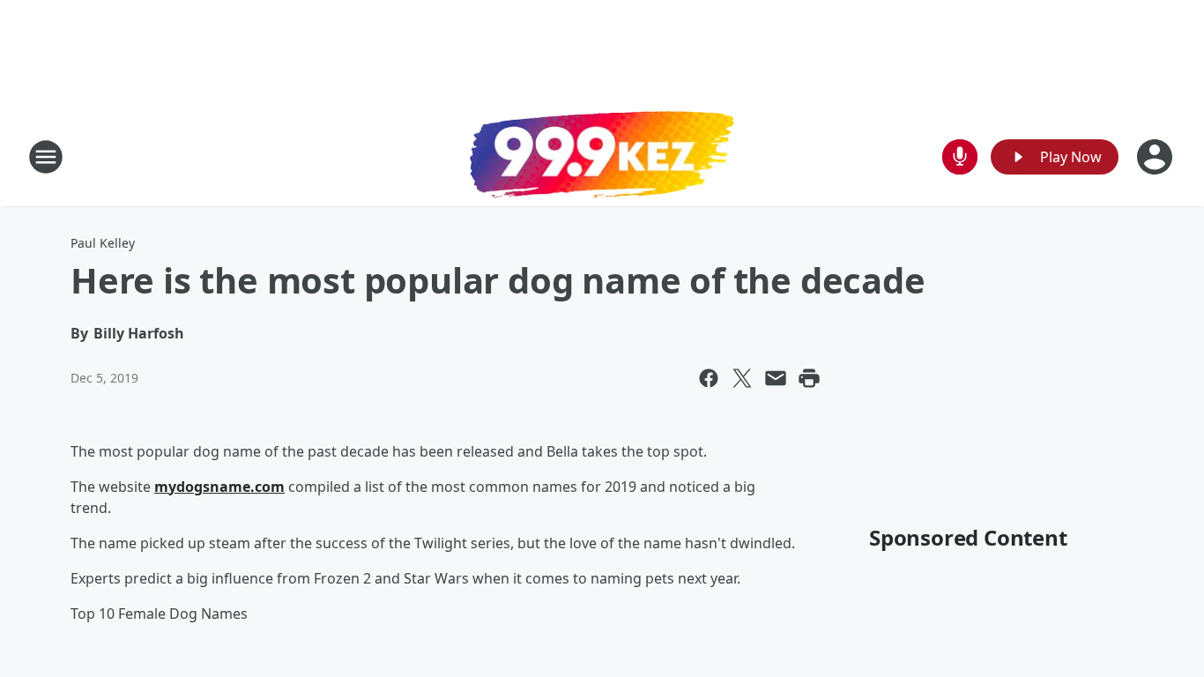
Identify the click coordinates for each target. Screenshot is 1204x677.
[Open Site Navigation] (45, 157)
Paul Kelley (103, 242)
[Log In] (1156, 157)
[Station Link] (602, 157)
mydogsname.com (219, 486)
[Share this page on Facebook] (708, 378)
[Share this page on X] (742, 378)
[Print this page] (809, 378)
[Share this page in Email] (775, 378)
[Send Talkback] (959, 157)
